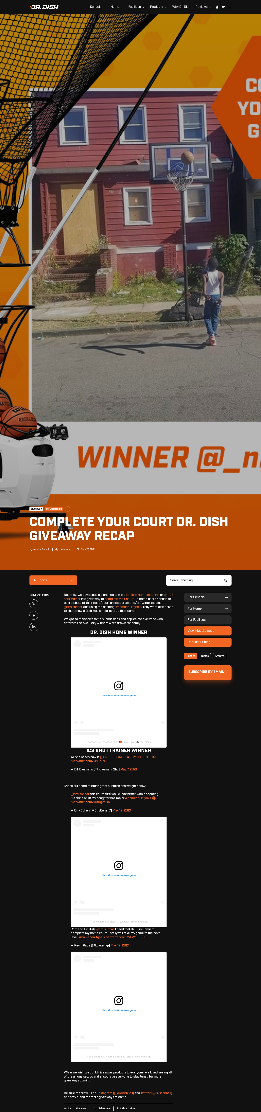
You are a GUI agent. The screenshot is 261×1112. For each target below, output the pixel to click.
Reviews (201, 7)
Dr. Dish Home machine (142, 595)
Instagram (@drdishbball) (115, 1093)
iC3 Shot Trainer (126, 1108)
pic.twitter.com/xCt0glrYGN (90, 802)
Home (115, 7)
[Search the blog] (225, 580)
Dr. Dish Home (54, 509)
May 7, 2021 (128, 769)
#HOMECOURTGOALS (143, 757)
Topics (205, 656)
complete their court (119, 599)
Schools (95, 7)
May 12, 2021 (122, 810)
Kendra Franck (41, 549)
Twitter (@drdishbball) (156, 1093)
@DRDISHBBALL (112, 757)
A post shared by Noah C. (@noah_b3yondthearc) (119, 921)
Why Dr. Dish (181, 7)
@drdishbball (73, 607)
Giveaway (36, 509)
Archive (219, 656)
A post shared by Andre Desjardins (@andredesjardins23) (118, 1056)
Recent (190, 656)
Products (156, 7)
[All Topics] (67, 509)
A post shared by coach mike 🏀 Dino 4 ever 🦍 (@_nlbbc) (119, 741)
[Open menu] (230, 7)
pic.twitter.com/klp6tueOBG (91, 761)
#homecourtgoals (128, 607)
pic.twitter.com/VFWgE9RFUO (127, 937)
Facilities (134, 7)
